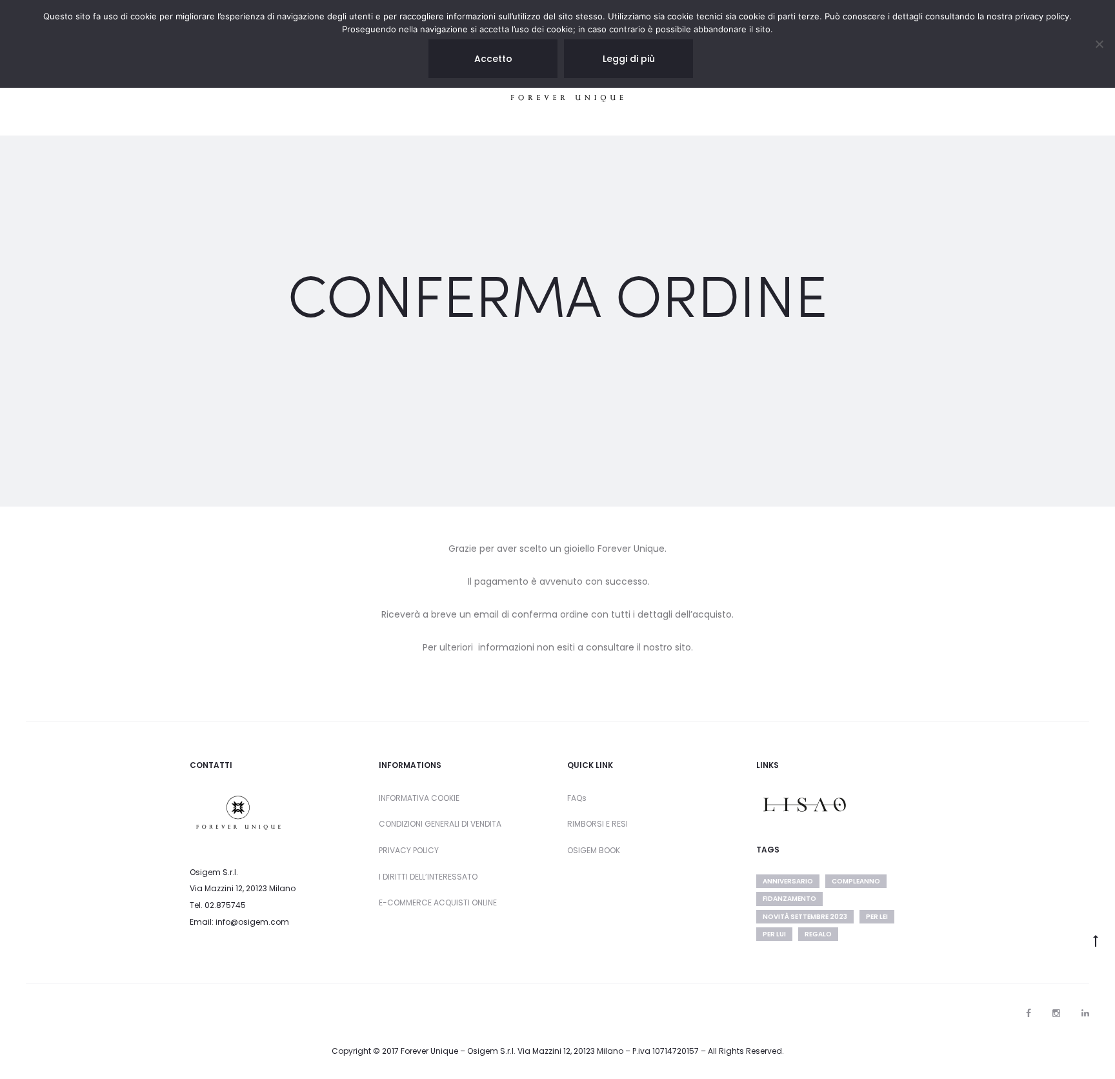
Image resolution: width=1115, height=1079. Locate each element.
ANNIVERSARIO (788, 881)
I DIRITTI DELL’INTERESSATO (428, 876)
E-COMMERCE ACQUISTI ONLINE (438, 902)
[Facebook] (1028, 1013)
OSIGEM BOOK (593, 850)
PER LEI (877, 917)
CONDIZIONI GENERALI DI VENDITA (440, 823)
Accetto (493, 58)
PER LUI (774, 934)
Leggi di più (629, 58)
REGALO (818, 934)
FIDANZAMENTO (789, 898)
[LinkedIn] (1085, 1013)
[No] (1098, 43)
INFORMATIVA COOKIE (419, 797)
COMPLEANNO (856, 881)
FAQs (577, 797)
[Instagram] (1056, 1013)
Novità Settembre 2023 (805, 917)
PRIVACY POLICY (409, 850)
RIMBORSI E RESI (597, 823)
